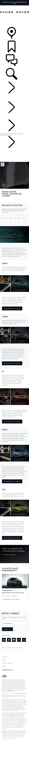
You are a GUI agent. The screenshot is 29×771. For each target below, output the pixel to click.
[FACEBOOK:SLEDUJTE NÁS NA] (19, 640)
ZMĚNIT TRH (4, 657)
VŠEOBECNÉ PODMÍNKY (7, 663)
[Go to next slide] (26, 590)
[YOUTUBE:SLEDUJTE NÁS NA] (14, 640)
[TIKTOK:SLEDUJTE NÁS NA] (9, 640)
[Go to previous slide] (23, 590)
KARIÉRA (4, 660)
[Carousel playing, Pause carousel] (3, 185)
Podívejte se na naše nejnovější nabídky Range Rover (14, 2)
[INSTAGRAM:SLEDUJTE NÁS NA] (4, 640)
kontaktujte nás (11, 690)
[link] (14, 20)
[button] (14, 6)
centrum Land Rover (23, 693)
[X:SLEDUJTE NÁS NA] (24, 640)
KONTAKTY (4, 666)
